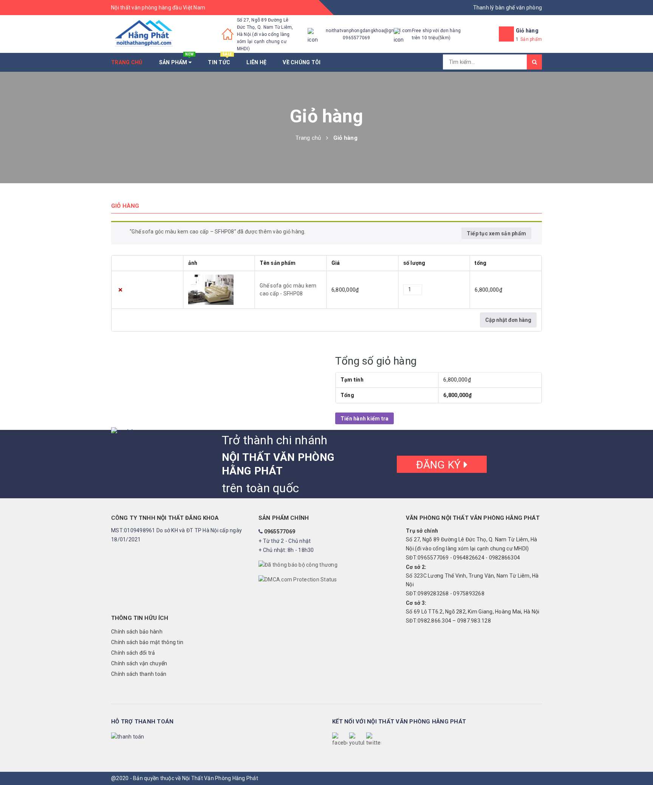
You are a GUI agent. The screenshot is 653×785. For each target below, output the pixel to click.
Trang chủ (126, 62)
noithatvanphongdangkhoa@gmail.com (369, 30)
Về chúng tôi (301, 62)
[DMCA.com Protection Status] (297, 579)
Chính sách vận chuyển (139, 663)
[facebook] (339, 740)
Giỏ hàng (527, 31)
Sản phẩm (176, 59)
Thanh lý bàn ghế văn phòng (507, 8)
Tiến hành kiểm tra (364, 419)
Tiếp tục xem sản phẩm (496, 233)
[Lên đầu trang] (639, 762)
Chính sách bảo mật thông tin (147, 642)
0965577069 (356, 37)
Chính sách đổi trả (133, 653)
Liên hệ (256, 62)
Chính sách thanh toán (138, 674)
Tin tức (220, 59)
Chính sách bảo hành (136, 632)
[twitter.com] (373, 740)
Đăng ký (440, 464)
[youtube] (356, 740)
